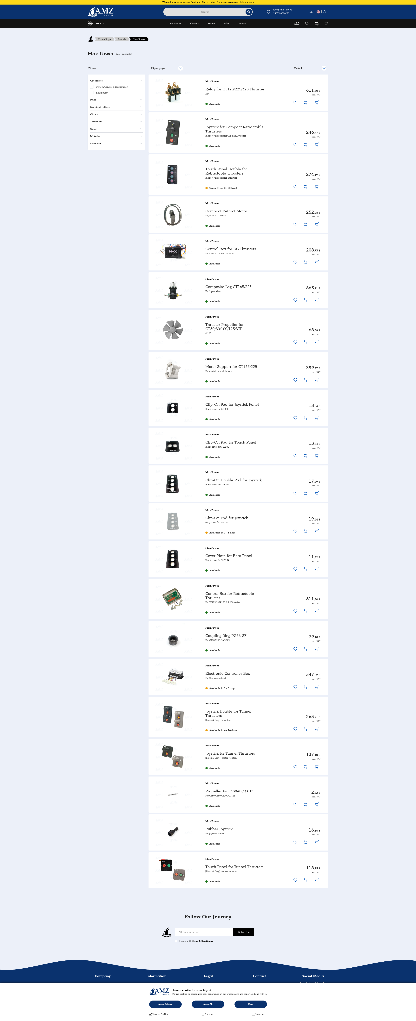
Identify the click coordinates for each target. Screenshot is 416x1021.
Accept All (208, 1004)
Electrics (194, 23)
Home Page (104, 39)
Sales (226, 23)
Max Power (139, 39)
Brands (211, 23)
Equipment (102, 92)
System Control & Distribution (112, 86)
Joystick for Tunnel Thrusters (230, 753)
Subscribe (243, 932)
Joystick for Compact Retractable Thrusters (234, 129)
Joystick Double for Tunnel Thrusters (228, 713)
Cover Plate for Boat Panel (228, 555)
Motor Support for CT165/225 (231, 366)
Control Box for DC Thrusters (230, 249)
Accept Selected (165, 1004)
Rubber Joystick (219, 829)
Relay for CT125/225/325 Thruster (234, 89)
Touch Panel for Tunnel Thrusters (234, 866)
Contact (242, 23)
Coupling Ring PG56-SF (226, 635)
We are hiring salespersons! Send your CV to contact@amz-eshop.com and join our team (208, 2)
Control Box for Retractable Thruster (229, 595)
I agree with (196, 941)
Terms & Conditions (202, 941)
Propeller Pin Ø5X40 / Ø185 (229, 791)
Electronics (175, 23)
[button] (116, 81)
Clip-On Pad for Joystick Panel (232, 404)
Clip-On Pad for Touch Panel (230, 442)
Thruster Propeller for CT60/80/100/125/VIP (224, 326)
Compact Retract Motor (226, 211)
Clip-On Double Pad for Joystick (233, 480)
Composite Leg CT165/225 (228, 286)
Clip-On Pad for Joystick (226, 518)
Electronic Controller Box (227, 673)
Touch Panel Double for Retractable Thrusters (226, 171)
